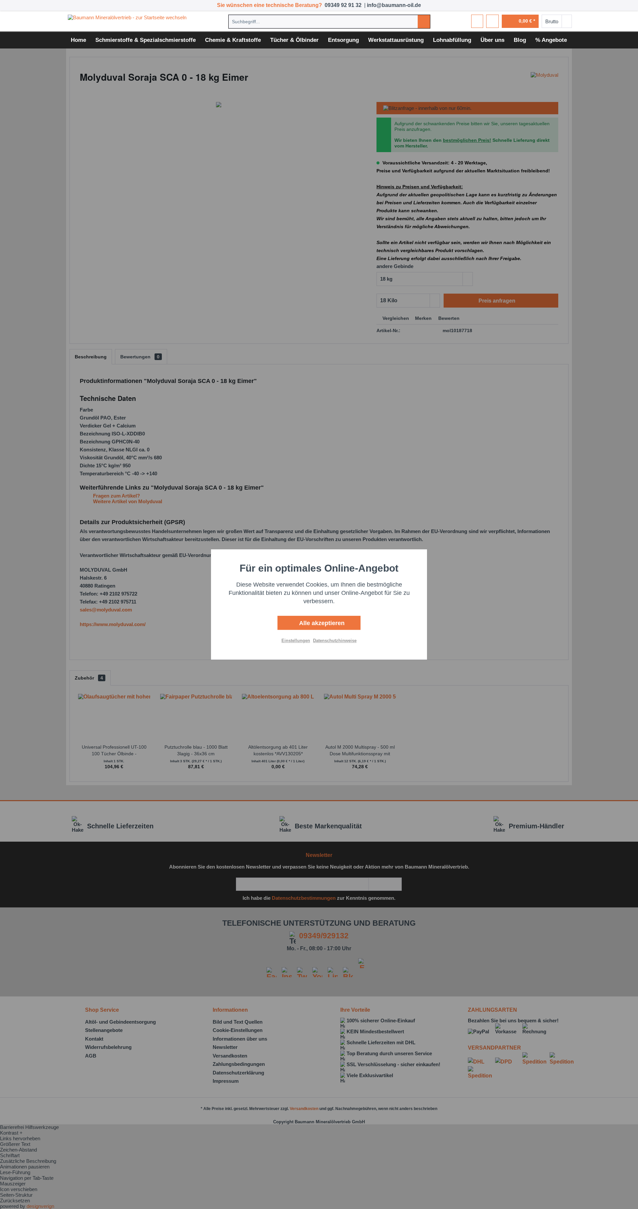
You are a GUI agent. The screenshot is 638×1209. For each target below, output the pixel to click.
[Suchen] (424, 21)
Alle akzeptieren (321, 623)
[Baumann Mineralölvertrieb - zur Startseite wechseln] (129, 21)
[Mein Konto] (492, 21)
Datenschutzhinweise (335, 640)
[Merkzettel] (477, 21)
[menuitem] (329, 22)
